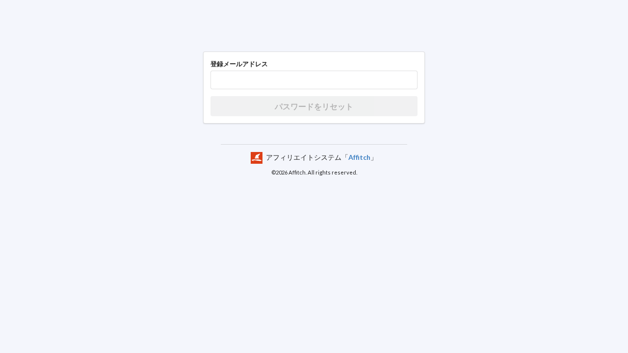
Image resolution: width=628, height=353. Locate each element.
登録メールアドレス (239, 64)
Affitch (359, 157)
